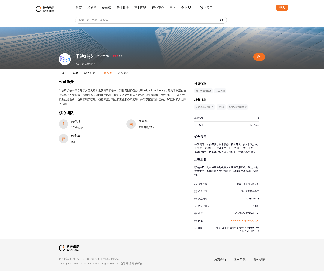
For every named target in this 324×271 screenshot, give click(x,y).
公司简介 (106, 73)
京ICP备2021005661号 (71, 258)
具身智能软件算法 (238, 107)
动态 (64, 73)
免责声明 (220, 259)
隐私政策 (259, 259)
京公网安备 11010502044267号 (104, 258)
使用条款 (240, 259)
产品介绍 (123, 73)
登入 (282, 7)
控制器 (221, 107)
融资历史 (89, 73)
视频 (76, 73)
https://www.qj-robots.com (245, 220)
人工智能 (220, 90)
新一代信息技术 (204, 90)
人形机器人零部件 (205, 107)
